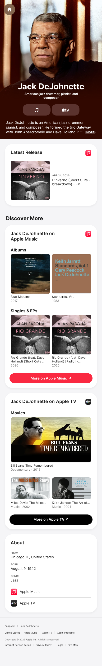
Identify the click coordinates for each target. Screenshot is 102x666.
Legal (60, 645)
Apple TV (47, 632)
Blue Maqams (20, 297)
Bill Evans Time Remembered (32, 465)
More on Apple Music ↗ (51, 378)
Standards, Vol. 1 (64, 297)
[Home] (9, 9)
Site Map (73, 645)
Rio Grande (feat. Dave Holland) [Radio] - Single (69, 361)
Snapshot (10, 626)
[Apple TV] (65, 110)
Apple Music (30, 632)
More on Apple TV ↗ (51, 519)
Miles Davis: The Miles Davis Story (27, 503)
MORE (90, 132)
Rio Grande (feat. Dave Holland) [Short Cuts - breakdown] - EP (27, 361)
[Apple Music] (37, 110)
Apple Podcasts (65, 632)
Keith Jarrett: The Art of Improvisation (69, 503)
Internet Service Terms (18, 645)
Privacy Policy (44, 645)
